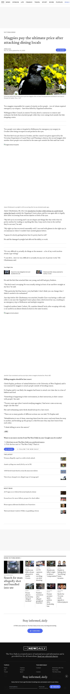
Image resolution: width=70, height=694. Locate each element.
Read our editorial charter (47, 656)
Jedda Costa (7, 48)
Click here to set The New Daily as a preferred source (25, 442)
